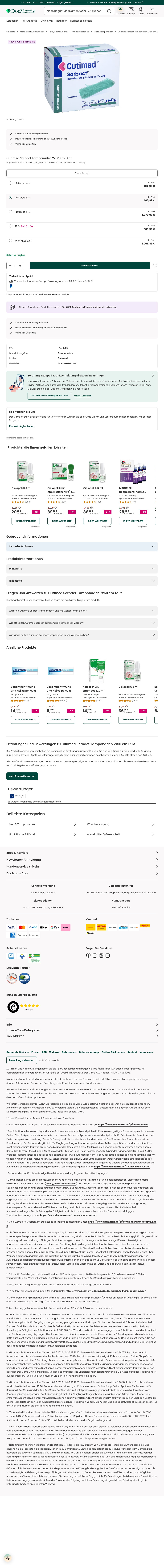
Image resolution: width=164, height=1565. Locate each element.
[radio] (10, 183)
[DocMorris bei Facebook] (94, 955)
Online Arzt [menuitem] (47, 20)
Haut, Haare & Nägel (58, 31)
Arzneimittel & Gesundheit (32, 31)
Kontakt (132, 1052)
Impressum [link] (146, 1052)
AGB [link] (44, 1052)
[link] (12, 978)
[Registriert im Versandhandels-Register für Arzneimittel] (34, 958)
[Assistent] (8, 1558)
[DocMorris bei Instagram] (101, 955)
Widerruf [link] (54, 1052)
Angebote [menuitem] (31, 20)
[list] (82, 78)
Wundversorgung (80, 31)
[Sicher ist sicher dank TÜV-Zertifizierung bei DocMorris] (11, 956)
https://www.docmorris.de (37, 1135)
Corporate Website (17, 1052)
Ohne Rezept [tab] (82, 173)
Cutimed (63, 358)
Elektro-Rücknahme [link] (113, 1052)
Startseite (10, 31)
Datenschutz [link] (69, 1052)
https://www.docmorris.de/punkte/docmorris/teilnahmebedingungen (106, 1291)
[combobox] (79, 11)
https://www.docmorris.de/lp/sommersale (123, 1125)
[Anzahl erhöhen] (20, 265)
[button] (49, 396)
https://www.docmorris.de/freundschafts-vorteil (122, 1167)
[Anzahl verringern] (10, 265)
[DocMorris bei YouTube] (107, 955)
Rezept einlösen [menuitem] (83, 20)
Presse (35, 1052)
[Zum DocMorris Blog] (88, 955)
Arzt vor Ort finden (82, 396)
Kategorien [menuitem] (12, 20)
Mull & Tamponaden (103, 31)
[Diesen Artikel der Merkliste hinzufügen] (155, 265)
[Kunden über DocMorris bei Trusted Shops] (24, 1007)
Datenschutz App (89, 1052)
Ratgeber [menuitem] (61, 20)
